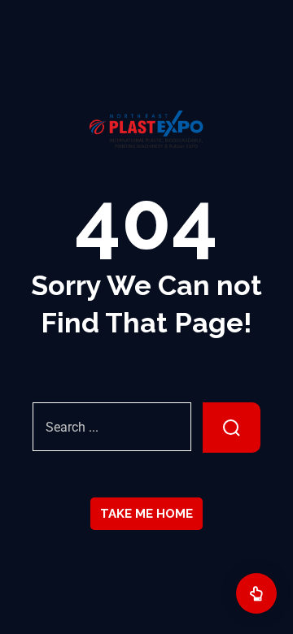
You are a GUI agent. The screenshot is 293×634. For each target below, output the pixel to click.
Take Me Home (146, 513)
